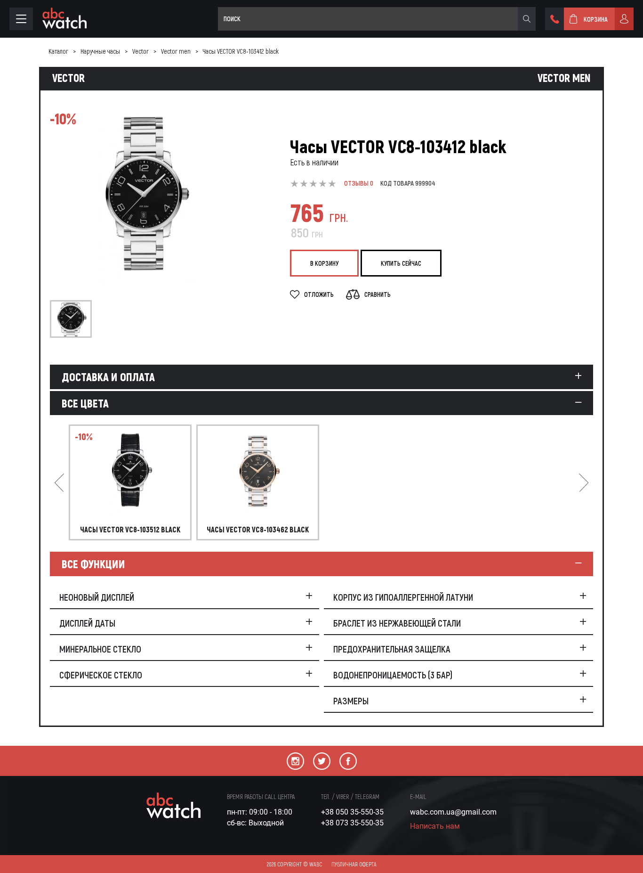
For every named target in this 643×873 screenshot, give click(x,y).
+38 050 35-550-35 (352, 812)
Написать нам (435, 826)
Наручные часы (100, 51)
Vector (140, 51)
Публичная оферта (354, 864)
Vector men (176, 51)
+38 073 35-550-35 (352, 822)
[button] (59, 482)
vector (68, 78)
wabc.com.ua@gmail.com (453, 812)
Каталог (58, 51)
